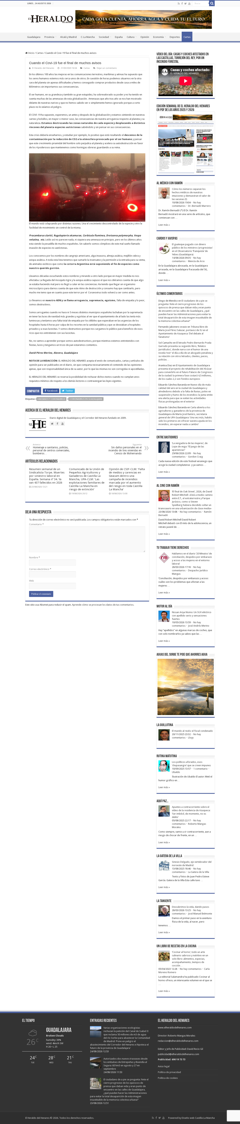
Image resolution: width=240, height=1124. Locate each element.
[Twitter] (185, 3)
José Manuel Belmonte (200, 913)
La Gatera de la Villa (198, 872)
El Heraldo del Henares (43, 68)
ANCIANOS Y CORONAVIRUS (51, 399)
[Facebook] (182, 3)
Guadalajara (33, 37)
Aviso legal (164, 1066)
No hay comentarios (190, 511)
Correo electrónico (40, 569)
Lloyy (191, 737)
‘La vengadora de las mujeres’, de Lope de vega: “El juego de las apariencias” (190, 446)
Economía (158, 37)
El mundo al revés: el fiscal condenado (192, 730)
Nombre (34, 557)
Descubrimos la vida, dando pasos (190, 906)
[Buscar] (212, 3)
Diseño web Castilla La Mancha (198, 1118)
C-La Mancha (88, 37)
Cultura (130, 37)
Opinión (144, 37)
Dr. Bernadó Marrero (199, 205)
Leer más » (164, 224)
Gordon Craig (195, 456)
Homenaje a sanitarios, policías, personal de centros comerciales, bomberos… (51, 449)
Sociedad (104, 37)
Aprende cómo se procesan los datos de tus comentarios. (103, 604)
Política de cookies (168, 1078)
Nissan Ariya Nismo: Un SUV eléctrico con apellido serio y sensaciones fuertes (191, 615)
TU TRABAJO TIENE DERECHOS (173, 548)
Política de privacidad (169, 1072)
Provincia (49, 37)
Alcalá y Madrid (68, 37)
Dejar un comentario (107, 68)
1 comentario (200, 768)
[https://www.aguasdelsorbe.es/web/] (143, 19)
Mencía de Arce (196, 261)
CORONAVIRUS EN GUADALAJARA (86, 399)
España (119, 37)
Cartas (187, 37)
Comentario (36, 524)
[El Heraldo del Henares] (50, 18)
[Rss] (178, 3)
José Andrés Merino (198, 625)
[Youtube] (189, 3)
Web (31, 580)
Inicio (31, 53)
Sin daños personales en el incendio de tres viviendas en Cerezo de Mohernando (125, 449)
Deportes (175, 37)
